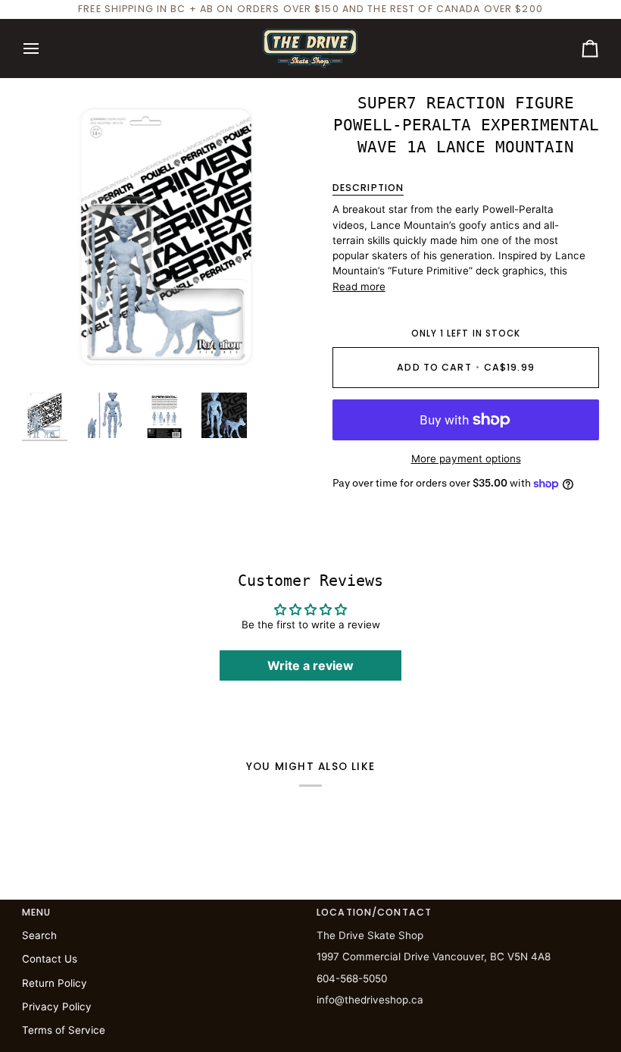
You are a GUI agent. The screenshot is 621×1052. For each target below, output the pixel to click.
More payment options (466, 458)
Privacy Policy (57, 1006)
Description (368, 187)
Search (39, 935)
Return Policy (54, 983)
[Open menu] (44, 48)
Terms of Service (63, 1030)
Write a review (310, 665)
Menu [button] (36, 912)
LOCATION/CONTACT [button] (374, 912)
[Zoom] (166, 236)
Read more (358, 286)
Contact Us (49, 959)
